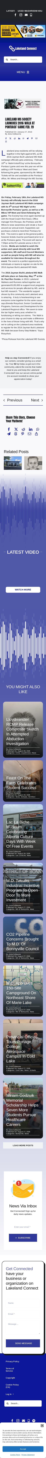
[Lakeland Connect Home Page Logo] (23, 45)
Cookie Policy (15, 1455)
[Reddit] (15, 138)
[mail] (26, 14)
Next (35, 400)
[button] (42, 1425)
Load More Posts (23, 1145)
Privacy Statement (27, 1455)
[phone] (31, 14)
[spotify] (33, 1420)
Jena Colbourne (14, 134)
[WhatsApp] (23, 138)
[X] (10, 138)
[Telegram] (27, 138)
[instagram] (20, 14)
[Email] (36, 138)
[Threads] (16, 434)
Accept (23, 1449)
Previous (14, 400)
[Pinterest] (32, 138)
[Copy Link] (6, 141)
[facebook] (15, 14)
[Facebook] (6, 138)
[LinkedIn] (19, 138)
